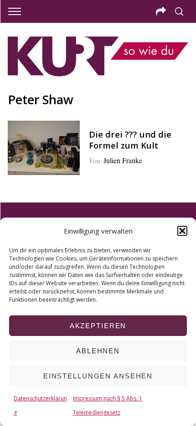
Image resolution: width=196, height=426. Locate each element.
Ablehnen (98, 351)
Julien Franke (122, 160)
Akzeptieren (98, 326)
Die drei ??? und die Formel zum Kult (130, 139)
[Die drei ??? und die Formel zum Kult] (44, 148)
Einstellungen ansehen (98, 376)
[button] (182, 230)
